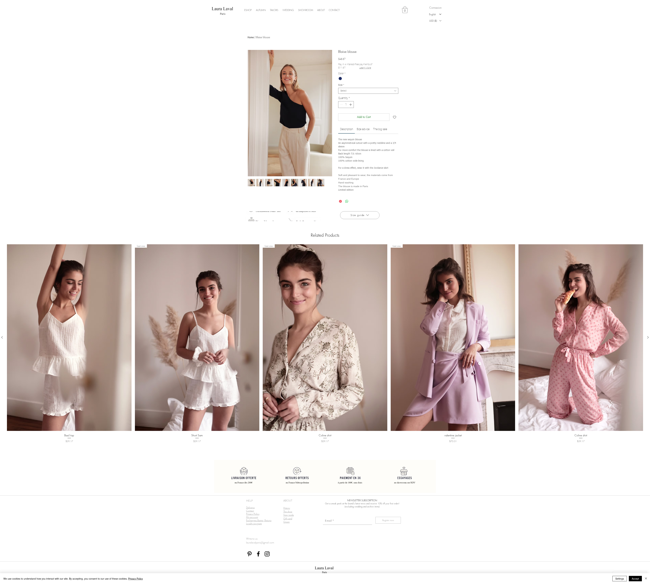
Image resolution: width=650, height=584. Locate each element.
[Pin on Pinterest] (340, 201)
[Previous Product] (2, 337)
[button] (405, 9)
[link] (346, 129)
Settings (619, 578)
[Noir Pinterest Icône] (249, 554)
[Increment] (351, 104)
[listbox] (435, 21)
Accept (635, 578)
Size (341, 85)
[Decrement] (341, 104)
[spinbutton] (346, 104)
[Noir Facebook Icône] (258, 554)
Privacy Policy (135, 578)
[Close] (646, 578)
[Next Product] (648, 337)
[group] (325, 348)
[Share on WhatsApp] (347, 201)
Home (251, 37)
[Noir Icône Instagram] (267, 554)
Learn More (365, 67)
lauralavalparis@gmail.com (260, 542)
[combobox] (368, 91)
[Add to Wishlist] (394, 117)
